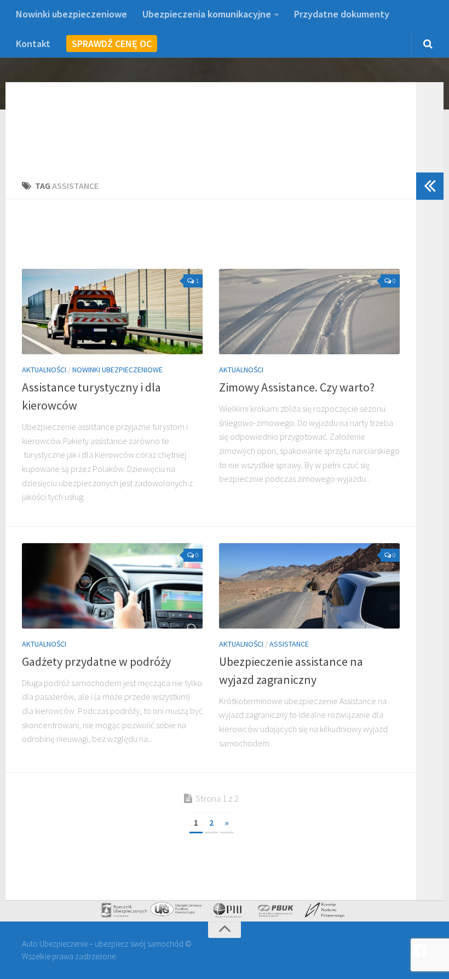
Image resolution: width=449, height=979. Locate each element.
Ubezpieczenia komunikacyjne (206, 14)
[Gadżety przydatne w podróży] (112, 586)
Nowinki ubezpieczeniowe (71, 14)
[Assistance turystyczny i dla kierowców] (112, 311)
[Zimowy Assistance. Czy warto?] (309, 311)
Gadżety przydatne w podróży (96, 661)
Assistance (289, 644)
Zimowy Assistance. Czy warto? (297, 387)
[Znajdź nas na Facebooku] (419, 951)
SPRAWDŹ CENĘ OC (112, 43)
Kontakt (33, 43)
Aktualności (44, 370)
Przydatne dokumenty (341, 14)
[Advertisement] (221, 240)
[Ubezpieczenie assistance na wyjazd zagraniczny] (309, 586)
